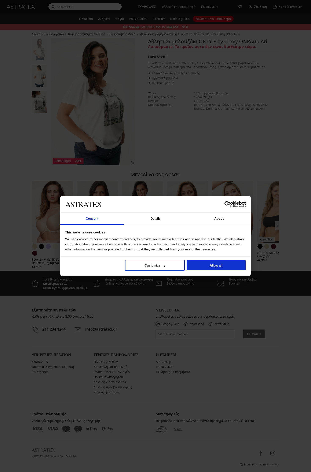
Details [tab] (155, 218)
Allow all (216, 265)
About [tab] (219, 218)
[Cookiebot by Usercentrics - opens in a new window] (227, 204)
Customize (152, 265)
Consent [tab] (92, 218)
